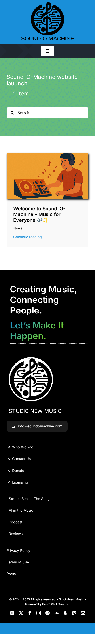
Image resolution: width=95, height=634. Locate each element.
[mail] (83, 613)
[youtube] (12, 613)
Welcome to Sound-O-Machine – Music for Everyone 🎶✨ (39, 214)
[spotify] (47, 613)
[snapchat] (65, 613)
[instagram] (38, 613)
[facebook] (30, 613)
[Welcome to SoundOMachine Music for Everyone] (47, 155)
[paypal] (74, 613)
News (17, 228)
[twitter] (21, 613)
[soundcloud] (56, 613)
